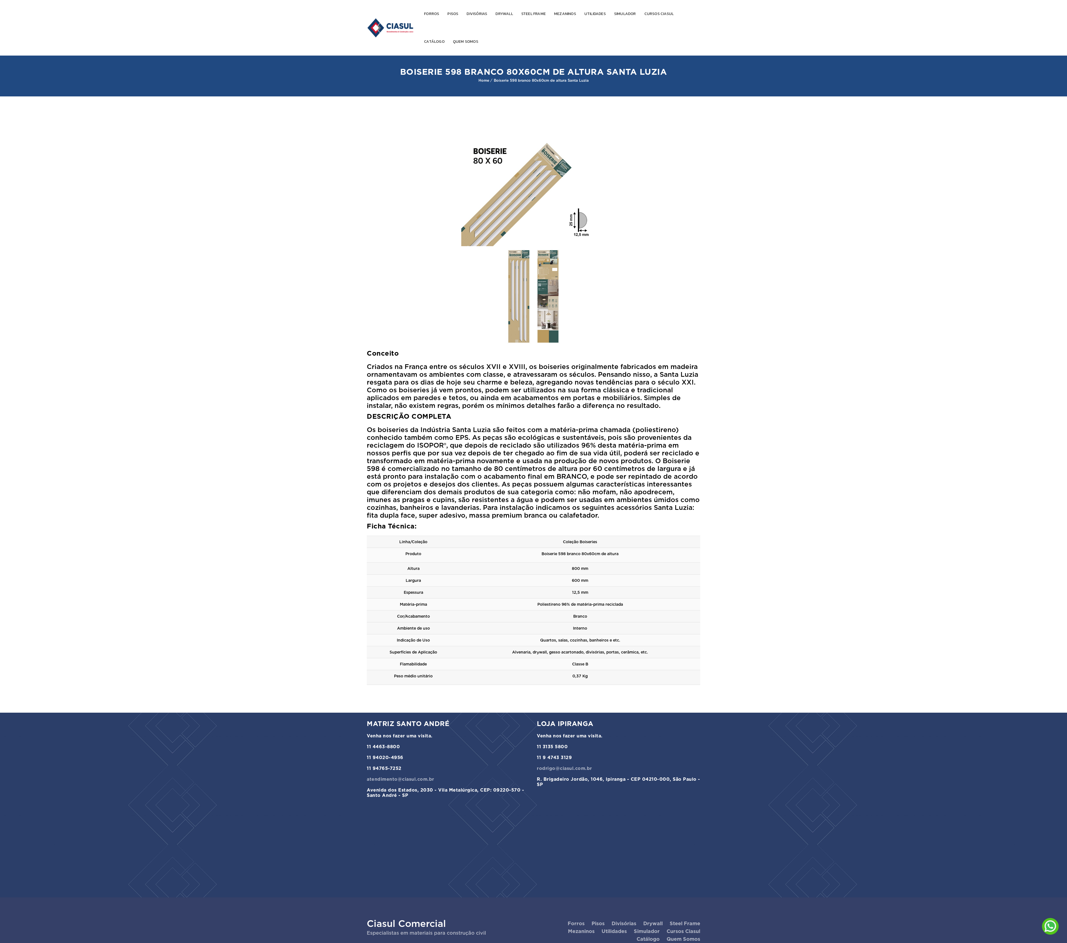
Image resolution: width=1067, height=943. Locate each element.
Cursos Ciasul (659, 14)
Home (483, 80)
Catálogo (434, 41)
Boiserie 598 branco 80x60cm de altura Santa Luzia (541, 80)
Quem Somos (465, 41)
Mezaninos (565, 14)
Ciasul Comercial (406, 923)
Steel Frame (533, 14)
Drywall (504, 14)
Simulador (625, 14)
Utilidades (595, 14)
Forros (431, 14)
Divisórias (477, 14)
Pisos (452, 14)
